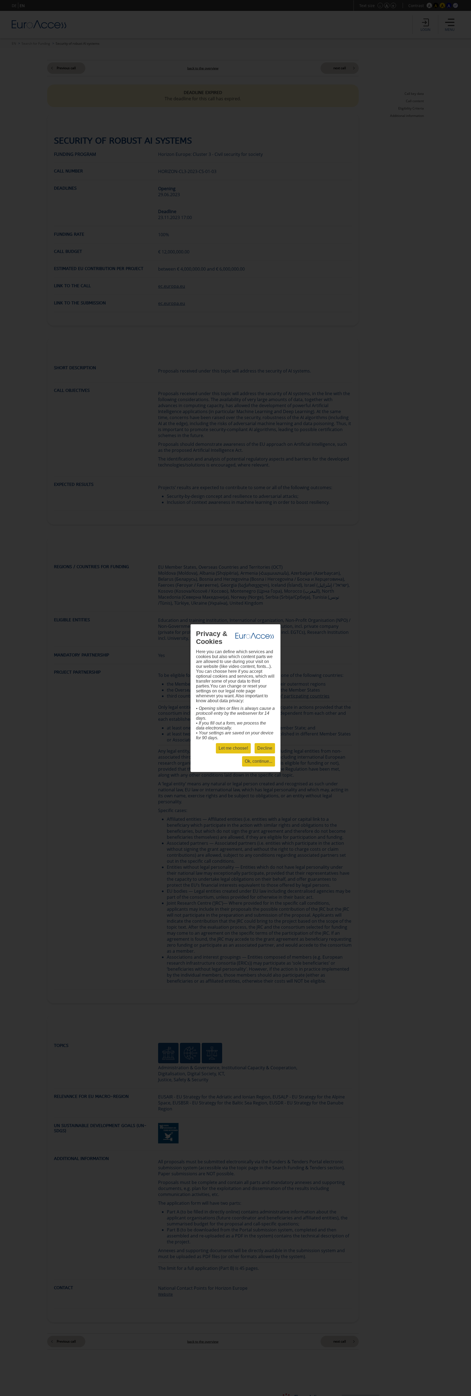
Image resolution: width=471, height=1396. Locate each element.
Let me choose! (233, 748)
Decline (264, 748)
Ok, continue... (258, 761)
